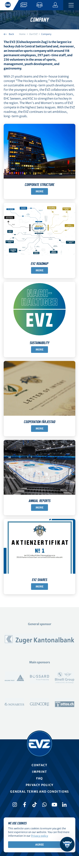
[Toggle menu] (71, 5)
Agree (39, 844)
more (39, 270)
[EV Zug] (39, 744)
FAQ (39, 778)
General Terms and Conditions (39, 791)
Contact (39, 765)
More (39, 191)
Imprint (39, 772)
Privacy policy (39, 785)
